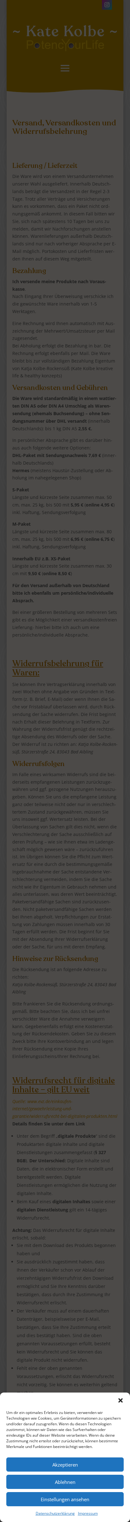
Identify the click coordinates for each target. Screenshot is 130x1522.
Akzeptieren (65, 1465)
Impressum (88, 1513)
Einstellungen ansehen (65, 1499)
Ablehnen (65, 1482)
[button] (120, 1400)
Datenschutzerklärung (55, 1513)
